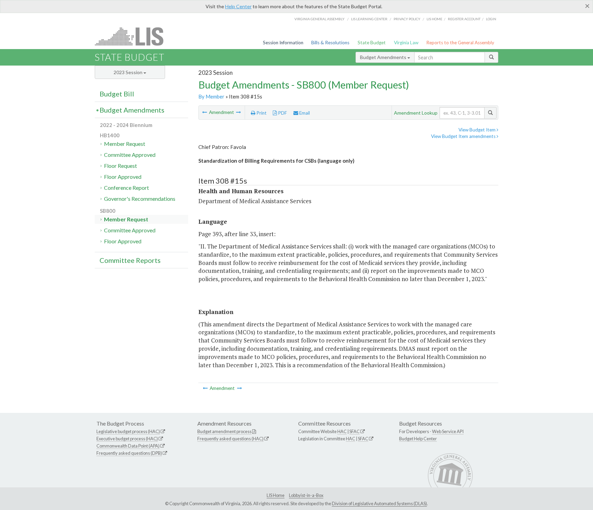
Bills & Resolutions (330, 42)
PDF (282, 113)
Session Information (283, 42)
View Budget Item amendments (464, 136)
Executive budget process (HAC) (127, 438)
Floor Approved (122, 176)
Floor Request (120, 165)
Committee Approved (129, 154)
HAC (342, 431)
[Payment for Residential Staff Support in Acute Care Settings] (205, 112)
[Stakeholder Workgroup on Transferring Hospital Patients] (238, 112)
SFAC (354, 431)
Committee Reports (130, 260)
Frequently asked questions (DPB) (129, 453)
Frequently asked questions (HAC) (230, 438)
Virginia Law (406, 42)
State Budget (372, 42)
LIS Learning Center (369, 19)
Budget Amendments (383, 57)
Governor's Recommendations (139, 198)
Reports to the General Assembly (460, 42)
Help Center (238, 6)
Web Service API (448, 431)
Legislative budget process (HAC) (128, 431)
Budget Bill (117, 94)
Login (491, 19)
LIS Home (275, 495)
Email (304, 113)
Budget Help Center (418, 438)
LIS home (434, 19)
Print (261, 113)
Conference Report (126, 187)
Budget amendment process (224, 431)
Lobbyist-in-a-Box (306, 495)
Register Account (464, 19)
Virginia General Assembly (319, 19)
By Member (211, 96)
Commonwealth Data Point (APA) (128, 446)
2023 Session (128, 72)
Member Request (124, 143)
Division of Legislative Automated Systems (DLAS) (379, 503)
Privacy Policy (407, 19)
